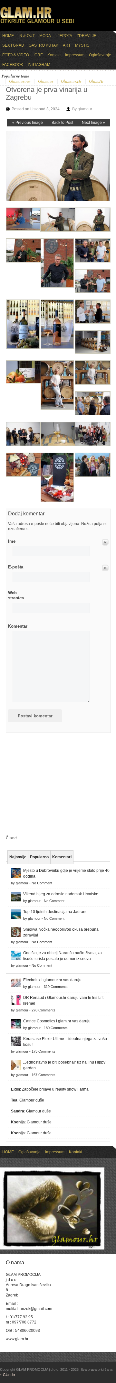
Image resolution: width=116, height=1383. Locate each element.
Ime (11, 541)
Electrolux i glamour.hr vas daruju (52, 980)
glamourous (20, 81)
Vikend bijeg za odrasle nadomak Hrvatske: (61, 894)
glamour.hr (71, 81)
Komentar (17, 626)
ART (67, 45)
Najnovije (17, 857)
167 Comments (43, 1075)
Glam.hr (7, 1375)
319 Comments (56, 987)
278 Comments (43, 1010)
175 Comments (43, 1051)
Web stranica (16, 595)
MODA (45, 35)
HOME (8, 35)
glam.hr (96, 81)
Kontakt (54, 55)
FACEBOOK (12, 64)
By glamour (82, 109)
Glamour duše (31, 1100)
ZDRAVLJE (86, 35)
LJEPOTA (63, 35)
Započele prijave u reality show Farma (55, 1089)
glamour (45, 81)
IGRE (38, 55)
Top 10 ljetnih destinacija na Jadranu (55, 911)
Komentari (62, 857)
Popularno (39, 857)
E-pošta (15, 567)
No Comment (42, 883)
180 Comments (56, 1028)
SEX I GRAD (13, 45)
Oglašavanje (100, 55)
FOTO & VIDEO (15, 55)
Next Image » (93, 122)
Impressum (74, 55)
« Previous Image (27, 122)
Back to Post (62, 122)
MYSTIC (82, 45)
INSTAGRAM (39, 64)
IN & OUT (26, 35)
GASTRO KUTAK (43, 45)
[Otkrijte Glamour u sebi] (37, 23)
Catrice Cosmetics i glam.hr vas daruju (57, 1021)
